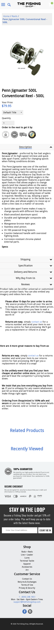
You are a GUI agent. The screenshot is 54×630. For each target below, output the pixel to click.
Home (6, 16)
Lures (27, 558)
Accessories (27, 567)
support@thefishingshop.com (27, 602)
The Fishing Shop (23, 624)
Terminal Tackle (27, 561)
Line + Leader (27, 555)
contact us (33, 355)
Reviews (25, 284)
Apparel (27, 564)
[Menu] (3, 4)
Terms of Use (27, 585)
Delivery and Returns (25, 271)
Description (25, 147)
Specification (25, 265)
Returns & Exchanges (27, 582)
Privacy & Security (27, 588)
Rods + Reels (27, 552)
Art (27, 570)
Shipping (25, 259)
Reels (14, 16)
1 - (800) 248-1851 (27, 597)
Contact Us (27, 579)
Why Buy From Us (25, 278)
